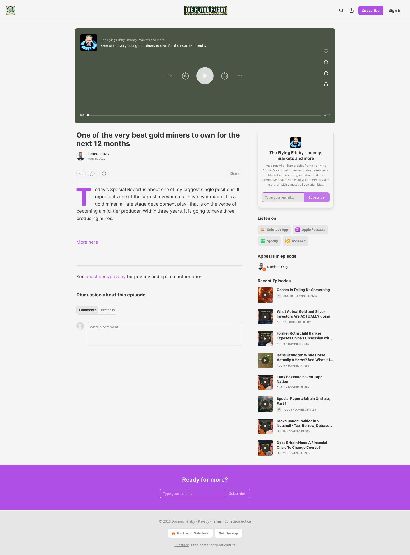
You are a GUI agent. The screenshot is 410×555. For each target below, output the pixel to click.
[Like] (81, 173)
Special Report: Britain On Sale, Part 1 (303, 401)
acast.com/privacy (106, 276)
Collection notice (237, 521)
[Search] (341, 10)
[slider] (204, 115)
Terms (217, 521)
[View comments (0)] (326, 62)
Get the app (228, 533)
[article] (295, 295)
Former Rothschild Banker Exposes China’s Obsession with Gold (304, 335)
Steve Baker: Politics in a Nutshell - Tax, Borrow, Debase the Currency (303, 423)
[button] (170, 76)
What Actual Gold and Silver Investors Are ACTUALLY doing (303, 313)
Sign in (395, 10)
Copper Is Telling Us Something (303, 289)
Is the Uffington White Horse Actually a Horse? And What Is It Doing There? (304, 357)
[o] (265, 295)
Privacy (203, 521)
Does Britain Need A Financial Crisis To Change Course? (302, 445)
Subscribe (371, 10)
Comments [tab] (87, 310)
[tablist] (96, 310)
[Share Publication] (351, 10)
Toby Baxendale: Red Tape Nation (299, 379)
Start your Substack (192, 533)
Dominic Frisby (99, 154)
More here (87, 242)
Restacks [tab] (108, 310)
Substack (181, 545)
